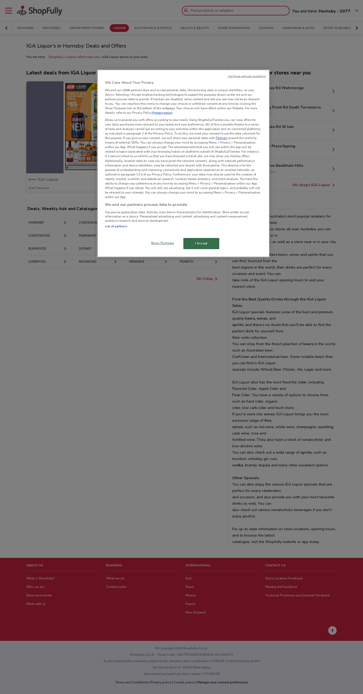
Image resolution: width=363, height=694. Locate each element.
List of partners (116, 226)
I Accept (201, 243)
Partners (221, 138)
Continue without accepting (247, 76)
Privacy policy (162, 113)
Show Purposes (162, 243)
